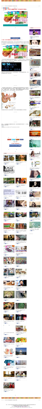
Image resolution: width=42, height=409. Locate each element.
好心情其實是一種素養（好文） (20, 321)
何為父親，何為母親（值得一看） (34, 208)
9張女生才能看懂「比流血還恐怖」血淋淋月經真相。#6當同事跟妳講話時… (35, 169)
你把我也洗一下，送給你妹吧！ (8, 196)
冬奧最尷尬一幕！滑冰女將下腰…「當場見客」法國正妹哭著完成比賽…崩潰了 (34, 37)
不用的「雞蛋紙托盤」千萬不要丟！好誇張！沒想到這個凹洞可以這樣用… (35, 67)
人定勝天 (17, 355)
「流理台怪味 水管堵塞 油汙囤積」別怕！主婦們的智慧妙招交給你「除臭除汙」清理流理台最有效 (21, 242)
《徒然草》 (31, 147)
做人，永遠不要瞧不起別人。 (20, 298)
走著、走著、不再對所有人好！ (8, 378)
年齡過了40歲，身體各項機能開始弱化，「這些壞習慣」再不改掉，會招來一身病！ (35, 219)
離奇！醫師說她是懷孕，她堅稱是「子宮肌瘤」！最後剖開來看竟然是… (8, 276)
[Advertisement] (21, 3)
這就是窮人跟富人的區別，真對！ (34, 188)
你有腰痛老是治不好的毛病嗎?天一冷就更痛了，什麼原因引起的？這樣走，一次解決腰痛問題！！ (9, 367)
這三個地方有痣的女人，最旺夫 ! (34, 46)
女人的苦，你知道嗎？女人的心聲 (20, 378)
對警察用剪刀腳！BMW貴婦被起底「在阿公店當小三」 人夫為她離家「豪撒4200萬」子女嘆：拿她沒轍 (34, 199)
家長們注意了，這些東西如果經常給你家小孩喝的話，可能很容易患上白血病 (35, 98)
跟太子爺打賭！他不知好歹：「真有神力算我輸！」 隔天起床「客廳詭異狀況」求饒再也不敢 (21, 231)
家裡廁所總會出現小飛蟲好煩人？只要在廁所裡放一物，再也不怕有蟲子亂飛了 (21, 367)
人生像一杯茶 (31, 56)
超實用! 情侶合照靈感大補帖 (8, 264)
